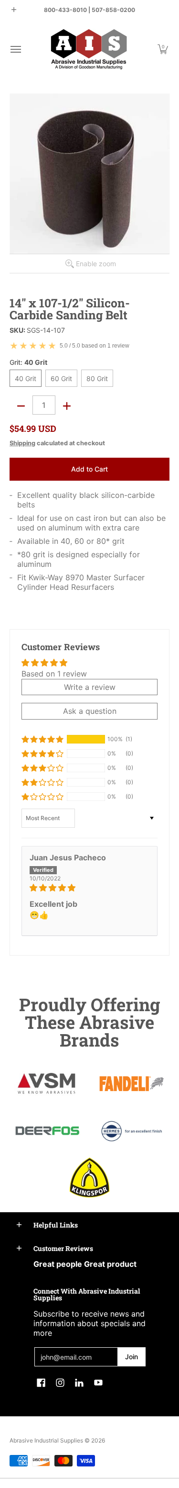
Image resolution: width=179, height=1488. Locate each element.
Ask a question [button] (89, 711)
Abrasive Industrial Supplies (46, 1440)
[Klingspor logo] (89, 1177)
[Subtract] (21, 406)
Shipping (22, 443)
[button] (15, 49)
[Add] (66, 406)
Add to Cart (89, 469)
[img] (89, 887)
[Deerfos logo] (47, 1130)
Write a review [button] (90, 687)
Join (131, 1357)
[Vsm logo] (47, 1084)
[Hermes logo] (132, 1131)
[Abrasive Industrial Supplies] (89, 49)
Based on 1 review (54, 673)
